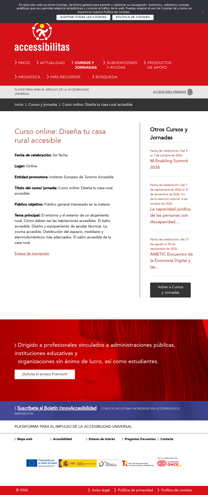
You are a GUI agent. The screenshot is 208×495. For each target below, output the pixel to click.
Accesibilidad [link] (62, 439)
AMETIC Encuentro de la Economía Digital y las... (171, 260)
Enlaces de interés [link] (102, 439)
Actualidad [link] (52, 63)
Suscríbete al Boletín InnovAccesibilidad (56, 408)
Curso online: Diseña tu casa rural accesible (74, 105)
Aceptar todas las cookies (83, 17)
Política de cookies (133, 17)
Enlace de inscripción (32, 254)
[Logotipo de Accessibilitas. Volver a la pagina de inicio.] (42, 37)
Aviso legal (101, 490)
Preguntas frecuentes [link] (140, 439)
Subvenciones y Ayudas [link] (122, 65)
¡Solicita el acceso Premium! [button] (44, 374)
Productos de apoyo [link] (159, 65)
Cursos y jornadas (42, 105)
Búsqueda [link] (106, 77)
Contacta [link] (166, 439)
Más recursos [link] (65, 77)
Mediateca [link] (29, 77)
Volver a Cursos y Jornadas (170, 289)
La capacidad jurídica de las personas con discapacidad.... (170, 215)
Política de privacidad (135, 490)
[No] (203, 12)
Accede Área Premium (169, 92)
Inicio (19, 105)
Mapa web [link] (24, 439)
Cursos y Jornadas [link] (86, 65)
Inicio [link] (24, 63)
